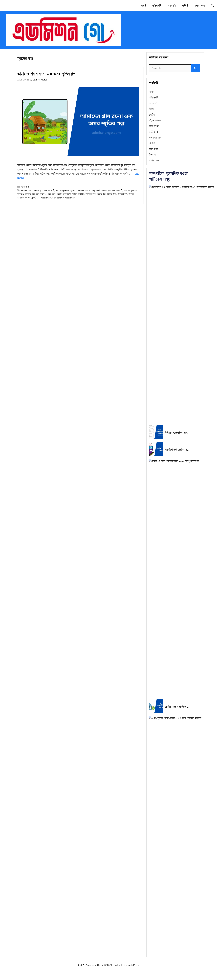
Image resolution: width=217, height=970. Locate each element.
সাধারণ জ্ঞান (199, 5)
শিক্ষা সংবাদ (154, 154)
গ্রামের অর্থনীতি (78, 194)
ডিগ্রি (151, 109)
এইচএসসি (156, 5)
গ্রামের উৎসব (90, 194)
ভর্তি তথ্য (153, 131)
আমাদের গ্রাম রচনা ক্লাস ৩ (66, 190)
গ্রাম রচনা (51, 194)
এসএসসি (172, 5)
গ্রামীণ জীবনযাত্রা (64, 194)
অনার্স (143, 5)
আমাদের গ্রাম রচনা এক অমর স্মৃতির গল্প (46, 73)
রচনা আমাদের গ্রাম (44, 197)
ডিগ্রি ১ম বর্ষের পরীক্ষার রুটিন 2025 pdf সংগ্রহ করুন (177, 432)
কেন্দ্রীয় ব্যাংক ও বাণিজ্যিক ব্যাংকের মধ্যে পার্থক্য (177, 706)
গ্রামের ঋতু (101, 194)
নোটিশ (152, 114)
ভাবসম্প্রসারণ (155, 137)
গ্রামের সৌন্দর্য (30, 197)
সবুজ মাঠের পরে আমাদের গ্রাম (63, 197)
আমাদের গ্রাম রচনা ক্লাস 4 (89, 190)
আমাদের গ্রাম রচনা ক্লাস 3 (43, 190)
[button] (212, 5)
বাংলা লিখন (154, 126)
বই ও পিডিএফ (155, 120)
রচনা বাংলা (25, 186)
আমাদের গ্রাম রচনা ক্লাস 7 (35, 194)
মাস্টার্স (185, 5)
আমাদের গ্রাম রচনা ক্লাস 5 (111, 190)
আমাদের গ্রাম (26, 190)
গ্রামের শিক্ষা (122, 194)
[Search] (195, 68)
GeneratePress (131, 965)
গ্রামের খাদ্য (111, 194)
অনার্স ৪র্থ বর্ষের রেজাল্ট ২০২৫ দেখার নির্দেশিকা (177, 449)
